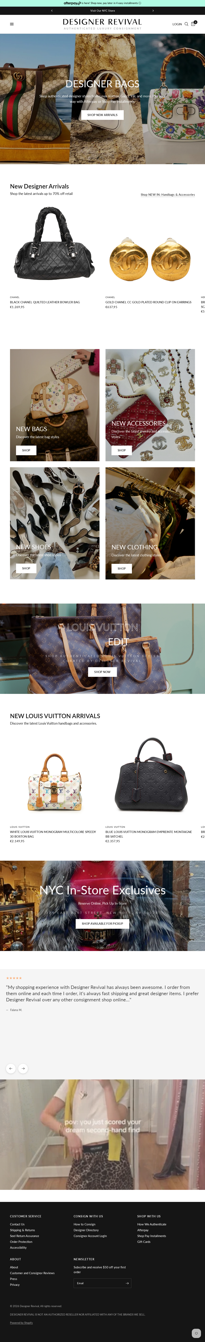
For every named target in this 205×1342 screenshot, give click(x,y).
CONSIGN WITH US (88, 1216)
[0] (192, 24)
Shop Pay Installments (151, 1236)
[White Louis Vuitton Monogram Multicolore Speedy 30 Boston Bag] (54, 777)
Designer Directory (86, 1230)
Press (13, 1279)
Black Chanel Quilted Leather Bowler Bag (45, 302)
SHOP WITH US (149, 1216)
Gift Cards (144, 1241)
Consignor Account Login (90, 1236)
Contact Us (17, 1224)
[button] (102, 115)
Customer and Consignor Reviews (32, 1273)
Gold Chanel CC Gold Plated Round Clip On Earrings (148, 302)
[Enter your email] (127, 1283)
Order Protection (21, 1241)
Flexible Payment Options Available (59, 10)
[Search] (186, 24)
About (14, 1267)
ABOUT (15, 1259)
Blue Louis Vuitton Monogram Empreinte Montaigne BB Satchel (149, 834)
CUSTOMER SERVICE (25, 1216)
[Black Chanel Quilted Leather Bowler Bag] (54, 247)
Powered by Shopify (21, 1322)
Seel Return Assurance (24, 1236)
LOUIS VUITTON (20, 827)
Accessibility (18, 1247)
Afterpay (143, 1230)
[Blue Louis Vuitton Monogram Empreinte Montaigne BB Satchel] (150, 777)
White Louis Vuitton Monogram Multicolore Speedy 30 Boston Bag (53, 834)
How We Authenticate (151, 1224)
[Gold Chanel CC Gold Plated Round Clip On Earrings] (150, 247)
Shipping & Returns (22, 1230)
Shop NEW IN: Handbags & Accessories (168, 194)
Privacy (15, 1284)
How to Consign (84, 1224)
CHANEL (15, 297)
